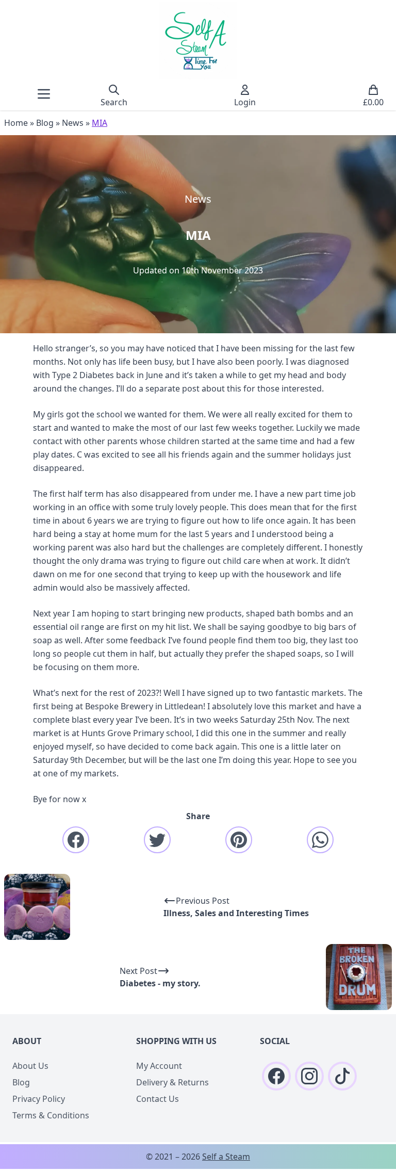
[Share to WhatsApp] (320, 840)
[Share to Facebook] (76, 840)
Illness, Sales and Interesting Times (236, 913)
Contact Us (157, 1098)
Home (16, 122)
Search (114, 102)
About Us (30, 1065)
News (73, 122)
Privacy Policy (38, 1098)
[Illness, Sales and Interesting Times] (37, 907)
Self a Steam (226, 1156)
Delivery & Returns (172, 1082)
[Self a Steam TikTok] (342, 1076)
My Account (159, 1065)
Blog (45, 122)
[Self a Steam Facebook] (276, 1076)
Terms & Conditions (50, 1115)
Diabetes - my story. (160, 983)
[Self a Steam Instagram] (309, 1076)
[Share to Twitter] (157, 840)
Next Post (138, 971)
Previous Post (202, 900)
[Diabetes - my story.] (359, 977)
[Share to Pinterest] (238, 840)
